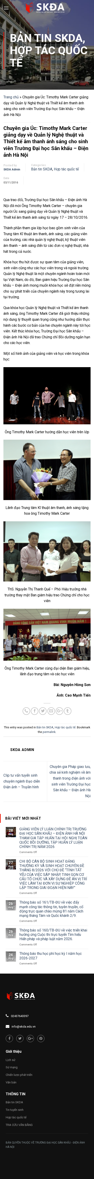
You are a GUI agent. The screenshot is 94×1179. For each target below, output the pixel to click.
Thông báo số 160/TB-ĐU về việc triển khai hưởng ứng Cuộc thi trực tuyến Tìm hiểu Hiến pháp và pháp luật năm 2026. (53, 934)
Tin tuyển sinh (15, 1110)
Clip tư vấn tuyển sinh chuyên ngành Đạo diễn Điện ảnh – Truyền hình (21, 781)
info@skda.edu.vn (24, 1026)
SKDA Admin (11, 169)
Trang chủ (11, 97)
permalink (49, 732)
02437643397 (20, 1016)
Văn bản (11, 1082)
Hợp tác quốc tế (48, 56)
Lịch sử (10, 1060)
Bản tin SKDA (46, 38)
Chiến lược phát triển (19, 1075)
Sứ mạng (12, 1067)
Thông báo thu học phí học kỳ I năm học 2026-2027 (50, 955)
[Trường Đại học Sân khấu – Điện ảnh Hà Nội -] (47, 8)
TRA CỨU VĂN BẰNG (19, 1125)
